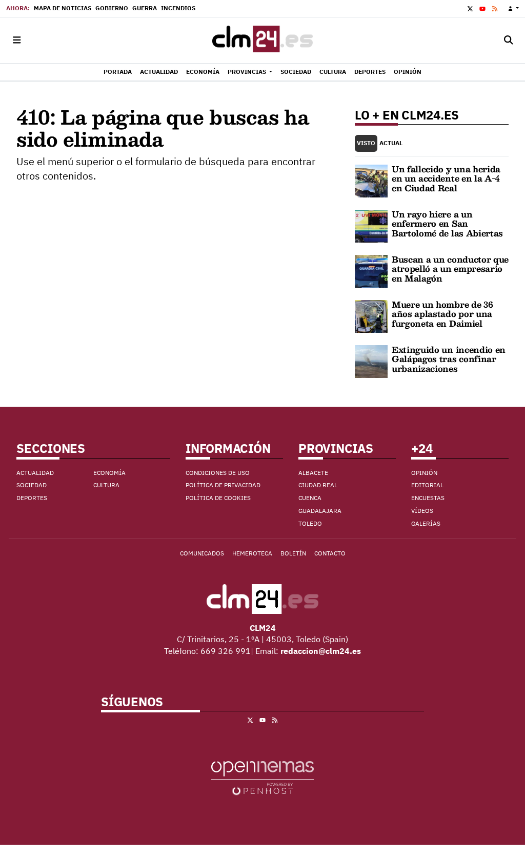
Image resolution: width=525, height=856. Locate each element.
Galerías (425, 523)
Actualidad (35, 472)
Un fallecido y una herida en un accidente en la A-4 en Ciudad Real (446, 178)
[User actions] (513, 8)
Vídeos (422, 510)
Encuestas (428, 498)
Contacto (330, 553)
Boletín (293, 553)
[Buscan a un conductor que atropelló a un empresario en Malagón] (371, 270)
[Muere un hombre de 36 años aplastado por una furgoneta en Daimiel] (371, 315)
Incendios (178, 8)
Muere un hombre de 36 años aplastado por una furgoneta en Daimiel (442, 313)
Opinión (424, 472)
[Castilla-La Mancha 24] (262, 40)
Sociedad (31, 485)
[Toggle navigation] (17, 40)
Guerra (144, 8)
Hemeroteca (252, 553)
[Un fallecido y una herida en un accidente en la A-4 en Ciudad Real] (371, 180)
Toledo (310, 523)
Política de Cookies (218, 498)
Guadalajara (319, 510)
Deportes (31, 498)
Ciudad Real (317, 485)
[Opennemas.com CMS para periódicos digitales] (262, 777)
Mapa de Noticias (62, 8)
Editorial (427, 485)
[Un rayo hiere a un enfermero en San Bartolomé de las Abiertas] (371, 225)
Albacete (313, 472)
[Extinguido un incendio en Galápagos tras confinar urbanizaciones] (371, 360)
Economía (109, 472)
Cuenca (309, 498)
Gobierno (111, 8)
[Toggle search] (508, 40)
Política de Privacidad (223, 485)
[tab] (366, 143)
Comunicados (202, 553)
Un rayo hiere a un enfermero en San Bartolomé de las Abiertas (447, 223)
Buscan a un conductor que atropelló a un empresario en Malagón (450, 268)
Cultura (106, 485)
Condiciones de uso (218, 472)
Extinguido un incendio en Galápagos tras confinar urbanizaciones (449, 359)
